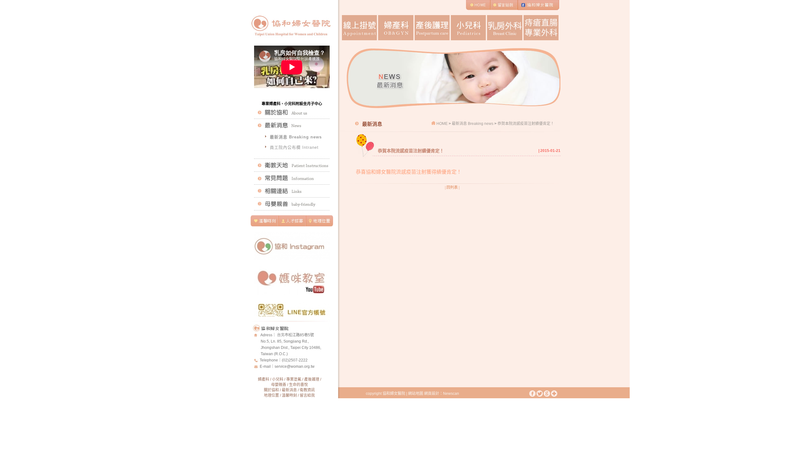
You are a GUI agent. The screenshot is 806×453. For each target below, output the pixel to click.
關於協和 (271, 390)
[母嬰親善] (292, 204)
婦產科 (395, 27)
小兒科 (468, 27)
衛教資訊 (307, 390)
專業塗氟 (293, 379)
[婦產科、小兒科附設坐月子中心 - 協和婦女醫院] (291, 40)
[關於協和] (292, 112)
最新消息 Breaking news (296, 137)
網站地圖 (415, 393)
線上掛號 (359, 27)
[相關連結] (292, 191)
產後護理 (432, 27)
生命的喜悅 (298, 385)
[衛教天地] (292, 165)
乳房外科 (504, 27)
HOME (442, 123)
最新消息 (289, 390)
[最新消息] (292, 125)
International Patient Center (541, 27)
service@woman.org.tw (295, 366)
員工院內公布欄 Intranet (294, 147)
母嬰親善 (278, 385)
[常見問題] (292, 178)
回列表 (452, 187)
